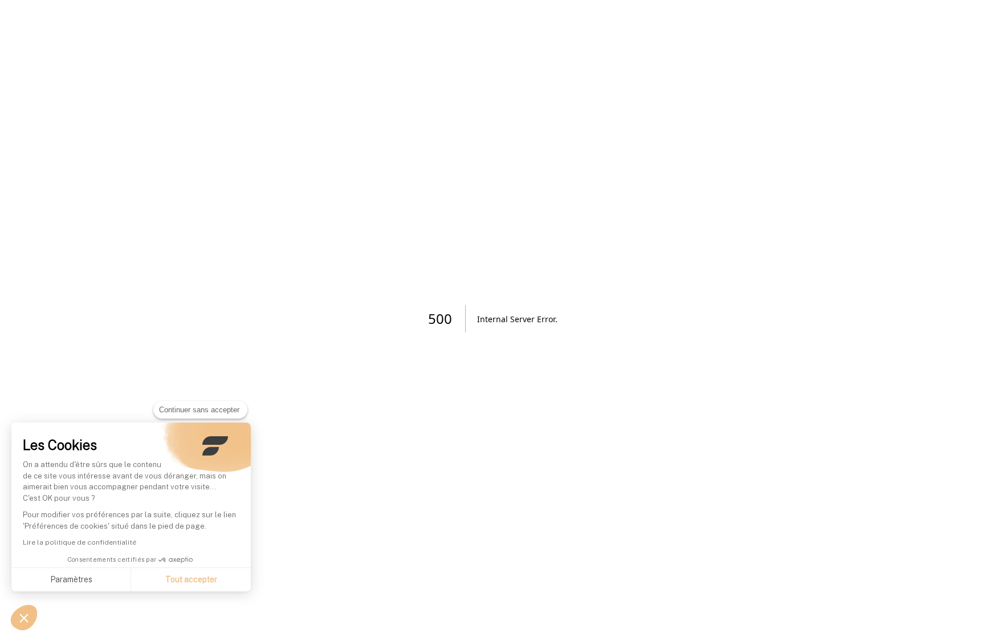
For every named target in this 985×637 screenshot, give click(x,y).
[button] (24, 617)
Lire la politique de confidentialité (79, 542)
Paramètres (71, 579)
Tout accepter (191, 579)
